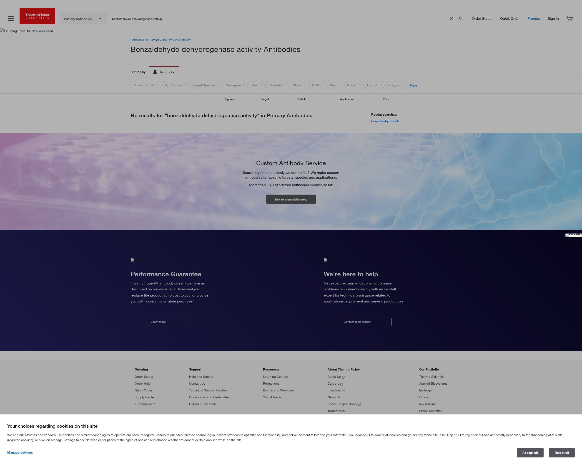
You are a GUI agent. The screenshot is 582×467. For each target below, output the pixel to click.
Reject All (562, 453)
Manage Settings (20, 452)
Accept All (530, 453)
